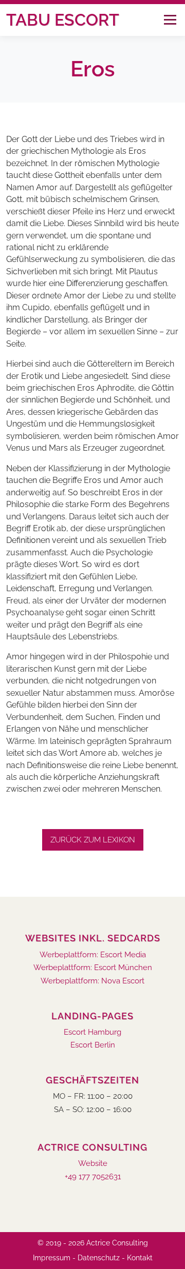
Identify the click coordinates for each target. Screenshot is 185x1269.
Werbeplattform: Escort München (92, 968)
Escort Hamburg (92, 1032)
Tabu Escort (62, 19)
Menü (170, 20)
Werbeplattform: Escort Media (93, 955)
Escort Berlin (92, 1045)
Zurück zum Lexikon (92, 839)
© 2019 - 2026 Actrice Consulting (93, 1243)
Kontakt (140, 1258)
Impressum (51, 1258)
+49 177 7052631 (93, 1177)
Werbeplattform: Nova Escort (92, 981)
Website (92, 1163)
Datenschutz (99, 1258)
